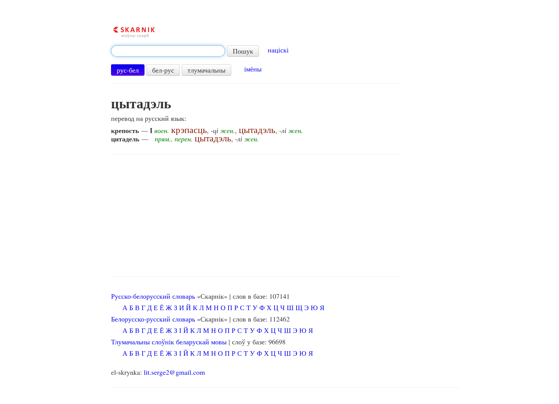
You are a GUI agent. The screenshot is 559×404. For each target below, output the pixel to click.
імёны (253, 68)
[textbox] (168, 51)
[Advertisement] (256, 215)
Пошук (243, 50)
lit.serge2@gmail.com (174, 372)
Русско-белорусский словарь (153, 296)
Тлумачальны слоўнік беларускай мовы (169, 341)
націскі (278, 49)
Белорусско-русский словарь (153, 318)
